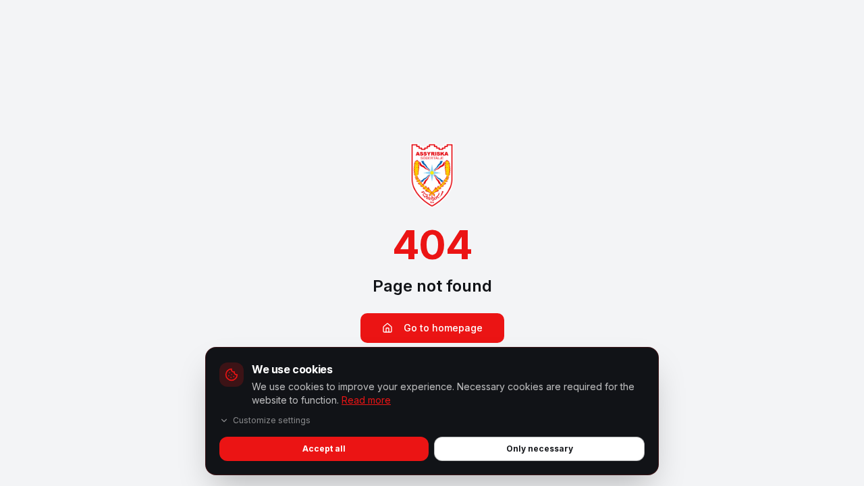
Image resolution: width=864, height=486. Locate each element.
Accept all (324, 448)
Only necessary (539, 448)
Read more (366, 400)
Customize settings (271, 420)
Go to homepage (443, 327)
